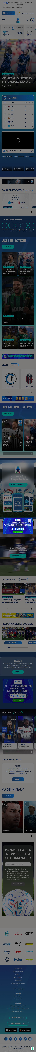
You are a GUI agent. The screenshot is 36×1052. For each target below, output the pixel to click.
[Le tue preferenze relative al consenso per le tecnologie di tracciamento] (32, 1048)
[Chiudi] (29, 521)
